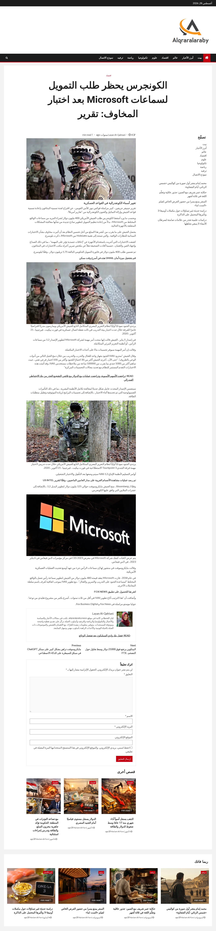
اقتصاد (165, 57)
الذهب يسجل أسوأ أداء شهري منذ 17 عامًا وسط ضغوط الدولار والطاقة (120, 822)
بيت (200, 57)
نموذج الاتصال (106, 57)
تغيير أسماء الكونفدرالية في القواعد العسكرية (110, 203)
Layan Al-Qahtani (117, 134)
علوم (154, 57)
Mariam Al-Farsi (117, 831)
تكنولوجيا (143, 57)
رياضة (130, 57)
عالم (175, 57)
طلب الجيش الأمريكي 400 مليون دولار (82, 217)
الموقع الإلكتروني (124, 737)
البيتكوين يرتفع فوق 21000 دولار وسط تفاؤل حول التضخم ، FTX (110, 649)
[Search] (7, 58)
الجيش (114, 339)
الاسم (129, 715)
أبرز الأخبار (187, 57)
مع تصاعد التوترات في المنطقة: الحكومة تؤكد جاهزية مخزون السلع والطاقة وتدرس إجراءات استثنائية (45, 826)
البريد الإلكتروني (123, 726)
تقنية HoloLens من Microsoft (76, 235)
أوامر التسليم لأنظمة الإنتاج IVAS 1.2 (117, 473)
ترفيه (120, 57)
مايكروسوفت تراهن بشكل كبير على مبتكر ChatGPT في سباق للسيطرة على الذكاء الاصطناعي (54, 649)
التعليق (128, 674)
